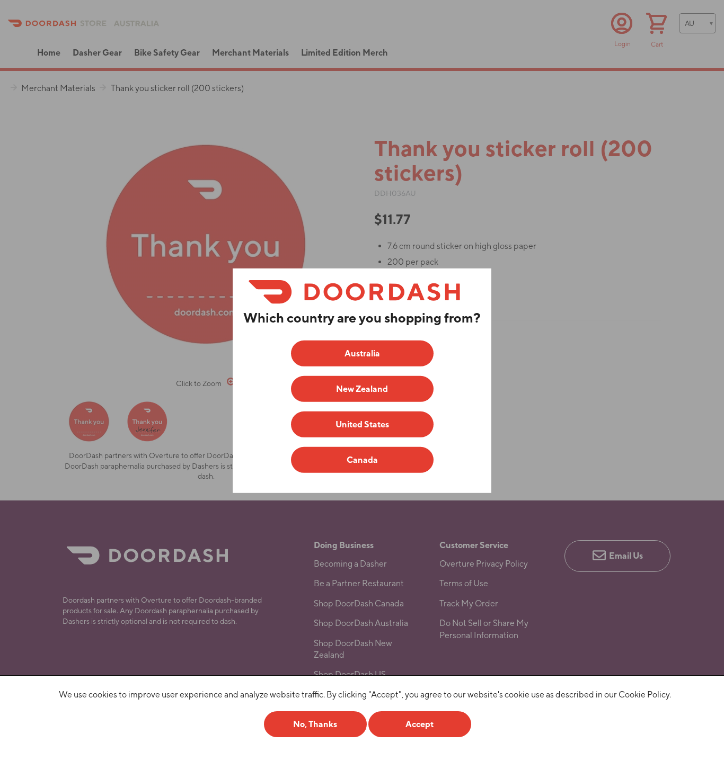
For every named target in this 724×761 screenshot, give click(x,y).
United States (362, 424)
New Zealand (362, 389)
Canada (362, 460)
